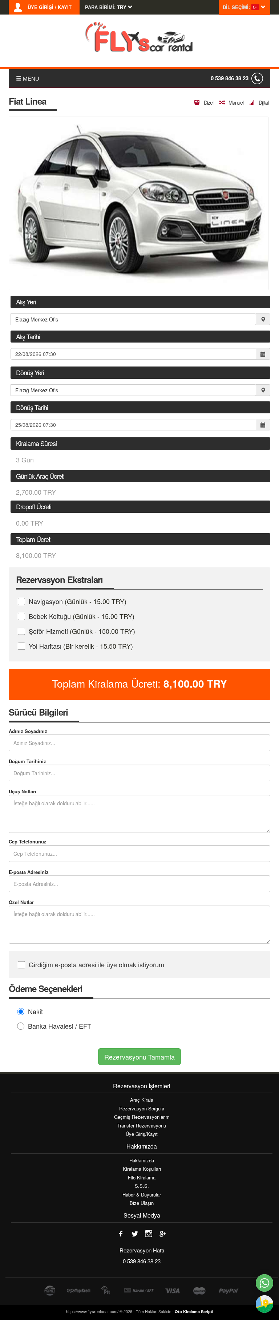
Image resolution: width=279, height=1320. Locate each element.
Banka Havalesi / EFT (59, 1026)
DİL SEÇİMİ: (236, 7)
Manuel (235, 102)
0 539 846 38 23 (229, 78)
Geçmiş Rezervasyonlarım (142, 1117)
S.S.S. (142, 1186)
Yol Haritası (81, 646)
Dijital (263, 102)
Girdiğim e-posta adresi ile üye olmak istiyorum (96, 964)
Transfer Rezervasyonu (141, 1125)
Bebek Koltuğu (81, 616)
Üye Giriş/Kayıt (142, 1134)
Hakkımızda (141, 1160)
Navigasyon (77, 601)
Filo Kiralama (141, 1177)
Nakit (35, 1011)
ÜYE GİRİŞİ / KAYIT (50, 7)
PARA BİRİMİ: (100, 7)
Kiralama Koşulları (142, 1169)
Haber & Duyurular (141, 1194)
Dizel (208, 102)
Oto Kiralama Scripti (194, 1311)
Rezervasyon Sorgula (141, 1108)
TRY (195, 683)
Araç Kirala (141, 1100)
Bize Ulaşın (142, 1203)
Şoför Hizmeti (82, 631)
